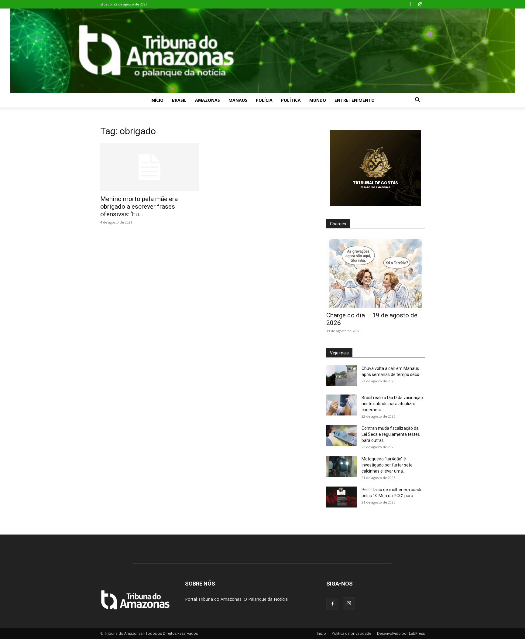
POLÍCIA (264, 100)
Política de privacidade (351, 633)
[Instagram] (420, 4)
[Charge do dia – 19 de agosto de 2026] (375, 272)
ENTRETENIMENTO (355, 100)
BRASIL (179, 100)
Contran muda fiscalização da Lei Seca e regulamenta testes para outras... (391, 434)
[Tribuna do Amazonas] (262, 51)
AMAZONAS (207, 100)
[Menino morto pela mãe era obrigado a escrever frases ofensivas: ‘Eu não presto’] (149, 167)
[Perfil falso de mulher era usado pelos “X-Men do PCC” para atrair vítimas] (341, 497)
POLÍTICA (291, 100)
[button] (417, 101)
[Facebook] (410, 4)
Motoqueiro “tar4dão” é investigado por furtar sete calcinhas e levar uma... (387, 464)
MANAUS (237, 100)
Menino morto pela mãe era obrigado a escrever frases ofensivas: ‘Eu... (139, 206)
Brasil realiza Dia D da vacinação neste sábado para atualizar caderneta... (392, 403)
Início (156, 100)
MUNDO (317, 100)
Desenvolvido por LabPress (401, 633)
